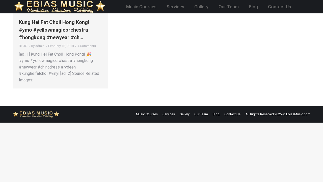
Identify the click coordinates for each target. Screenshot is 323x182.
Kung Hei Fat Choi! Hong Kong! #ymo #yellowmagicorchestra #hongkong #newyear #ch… (54, 29)
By (37, 46)
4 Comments (86, 46)
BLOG (23, 46)
